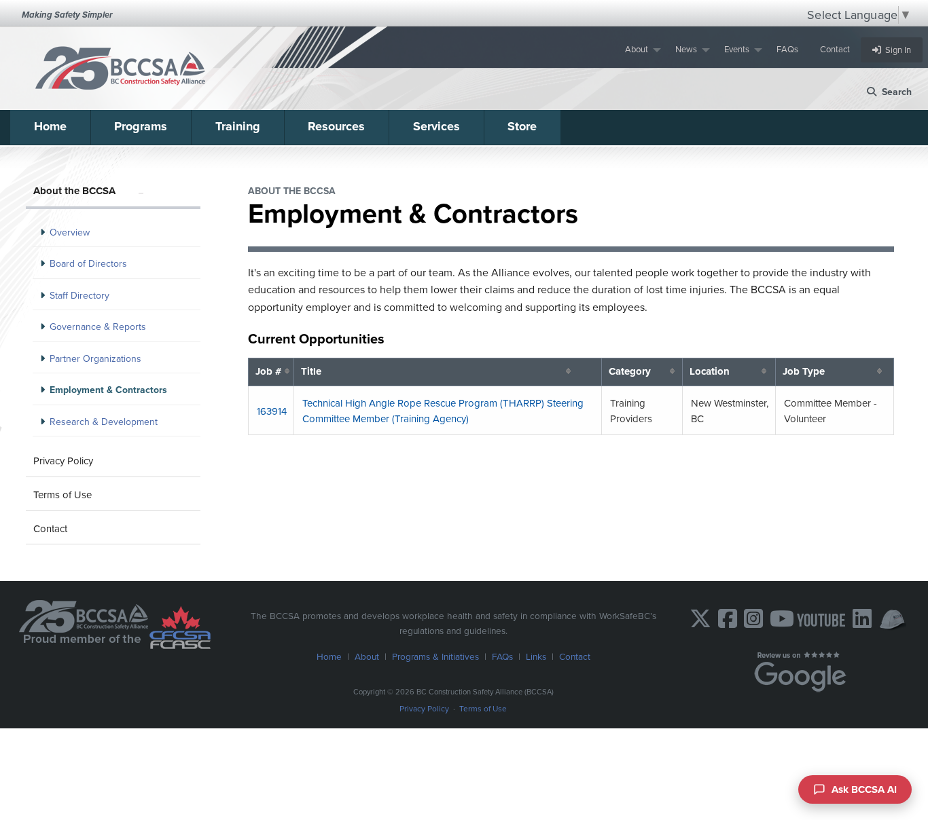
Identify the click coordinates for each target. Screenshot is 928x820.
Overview (70, 232)
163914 (272, 411)
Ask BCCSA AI (864, 789)
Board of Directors (88, 264)
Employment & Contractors (108, 390)
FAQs (787, 49)
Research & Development (104, 422)
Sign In (896, 49)
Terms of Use (62, 494)
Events (736, 49)
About (636, 49)
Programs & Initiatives (435, 656)
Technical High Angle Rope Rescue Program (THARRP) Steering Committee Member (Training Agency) (443, 411)
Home (50, 126)
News (686, 49)
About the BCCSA (74, 190)
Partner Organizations (95, 359)
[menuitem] (639, 49)
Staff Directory (79, 295)
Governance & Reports (98, 327)
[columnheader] (271, 372)
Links (536, 656)
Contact (835, 49)
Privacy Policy (63, 460)
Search (894, 92)
